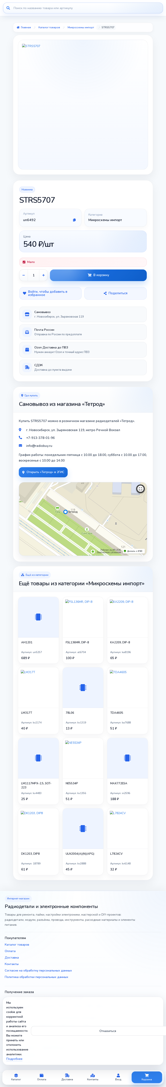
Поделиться (118, 293)
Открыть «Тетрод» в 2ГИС (45, 472)
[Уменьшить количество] (23, 275)
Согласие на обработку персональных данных (38, 970)
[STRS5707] (83, 104)
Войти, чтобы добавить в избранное (47, 293)
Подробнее (14, 1059)
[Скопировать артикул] (74, 220)
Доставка (12, 958)
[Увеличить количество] (43, 275)
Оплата (10, 951)
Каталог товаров (17, 945)
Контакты (12, 964)
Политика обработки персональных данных (36, 977)
